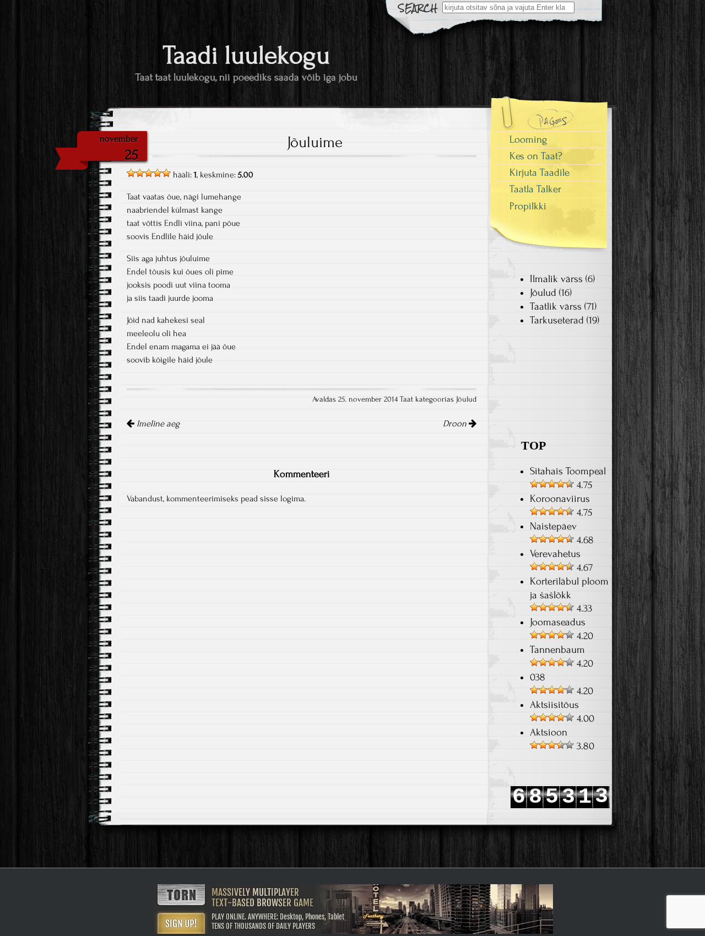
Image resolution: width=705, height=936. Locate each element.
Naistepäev (553, 526)
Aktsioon (548, 732)
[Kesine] (139, 173)
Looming (528, 139)
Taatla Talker (535, 189)
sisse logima (282, 499)
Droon (456, 424)
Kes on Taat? (535, 156)
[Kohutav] (131, 173)
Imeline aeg (157, 424)
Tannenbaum (557, 650)
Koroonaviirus (560, 499)
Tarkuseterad (557, 320)
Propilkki (527, 206)
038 (537, 677)
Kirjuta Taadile (539, 172)
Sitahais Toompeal (568, 471)
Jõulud (466, 399)
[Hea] (157, 173)
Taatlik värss (556, 306)
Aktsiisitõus (554, 705)
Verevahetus (555, 554)
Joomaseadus (557, 622)
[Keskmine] (148, 173)
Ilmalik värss (556, 279)
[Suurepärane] (166, 173)
